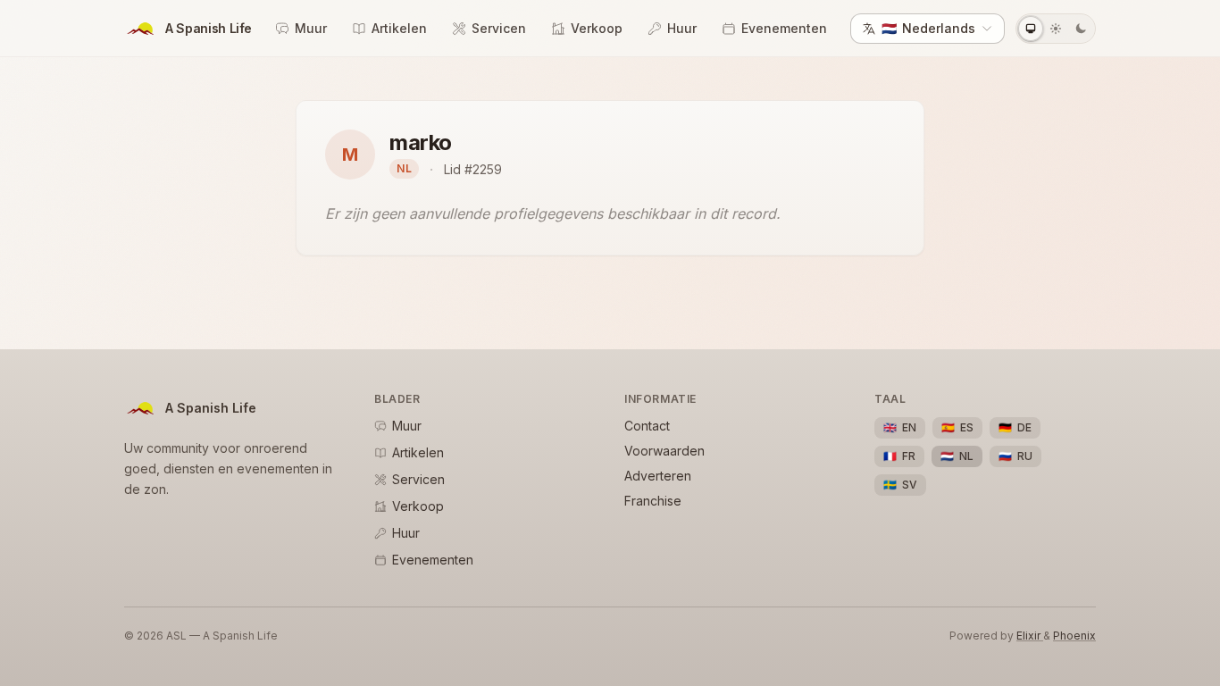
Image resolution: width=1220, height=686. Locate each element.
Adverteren (657, 475)
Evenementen (784, 28)
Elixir (1029, 635)
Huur (682, 28)
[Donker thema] (1080, 28)
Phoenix (1074, 635)
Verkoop (597, 28)
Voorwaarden (664, 450)
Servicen (499, 28)
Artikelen (399, 28)
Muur (311, 28)
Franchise (652, 500)
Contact (647, 425)
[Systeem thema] (1030, 28)
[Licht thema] (1055, 28)
